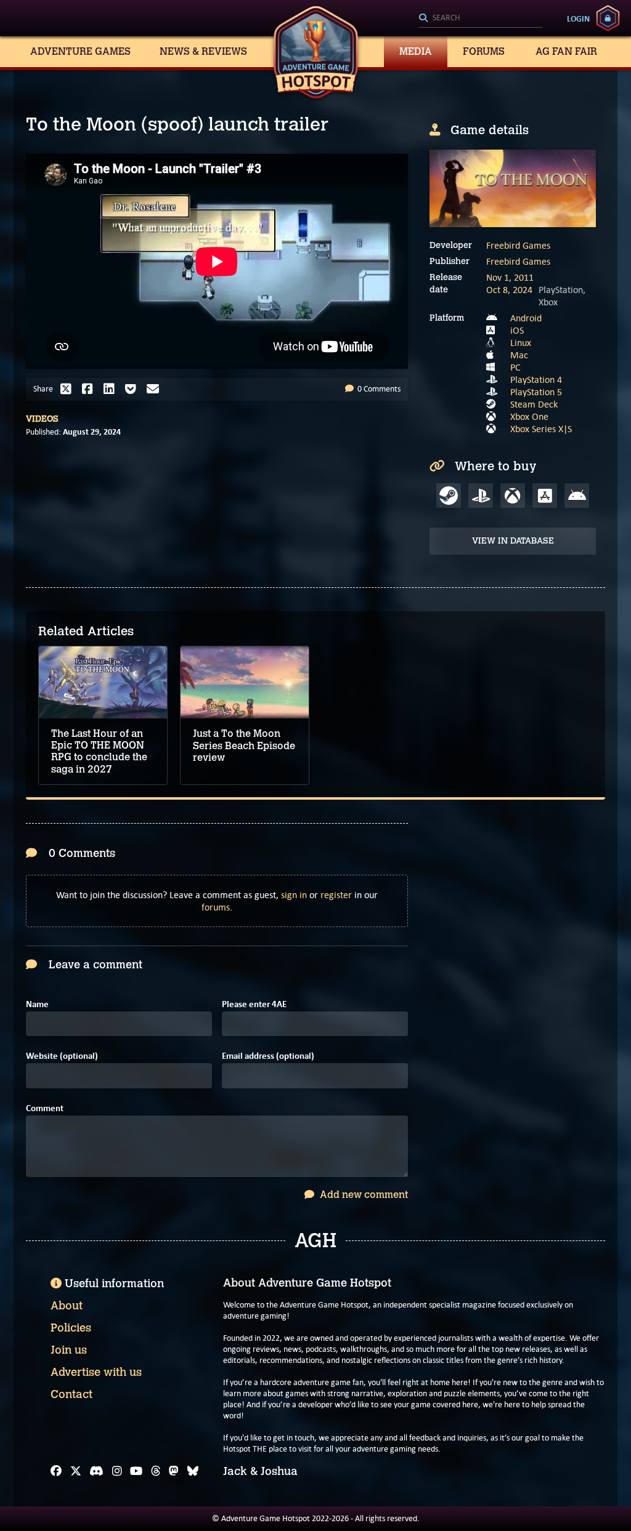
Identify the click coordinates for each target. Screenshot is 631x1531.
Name (37, 1004)
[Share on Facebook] (90, 389)
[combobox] (480, 18)
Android (526, 318)
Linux (520, 342)
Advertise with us (96, 1372)
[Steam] (448, 495)
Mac (519, 355)
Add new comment (362, 1194)
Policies (71, 1328)
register (336, 895)
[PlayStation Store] (480, 495)
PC (515, 367)
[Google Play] (576, 495)
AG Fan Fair (566, 51)
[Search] (480, 18)
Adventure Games (80, 51)
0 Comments (378, 389)
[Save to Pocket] (133, 389)
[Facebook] (56, 1471)
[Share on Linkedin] (112, 389)
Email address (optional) (268, 1056)
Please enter (254, 1004)
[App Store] (544, 495)
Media (415, 51)
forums (216, 907)
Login (578, 18)
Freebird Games (518, 245)
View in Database (513, 541)
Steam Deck (534, 404)
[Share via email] (156, 389)
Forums (484, 51)
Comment (44, 1108)
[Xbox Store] (512, 495)
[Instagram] (117, 1471)
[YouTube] (136, 1471)
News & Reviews (203, 51)
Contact (71, 1394)
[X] (75, 1471)
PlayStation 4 (536, 379)
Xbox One (529, 416)
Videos (42, 419)
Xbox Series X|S (541, 429)
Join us (69, 1350)
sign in (294, 895)
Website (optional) (62, 1056)
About (67, 1305)
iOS (517, 330)
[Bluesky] (192, 1471)
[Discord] (96, 1471)
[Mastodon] (174, 1471)
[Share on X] (69, 389)
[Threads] (156, 1471)
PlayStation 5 (536, 392)
